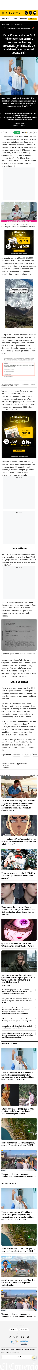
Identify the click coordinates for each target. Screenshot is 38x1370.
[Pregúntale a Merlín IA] (34, 1358)
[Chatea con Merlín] (26, 13)
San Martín (16, 755)
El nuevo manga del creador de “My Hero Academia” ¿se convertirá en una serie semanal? (18, 1049)
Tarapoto (26, 755)
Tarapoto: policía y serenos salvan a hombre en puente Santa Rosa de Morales (18, 1349)
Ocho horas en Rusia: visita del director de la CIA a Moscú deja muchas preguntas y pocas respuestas (17, 1194)
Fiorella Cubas (19, 123)
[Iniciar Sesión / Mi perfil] (34, 13)
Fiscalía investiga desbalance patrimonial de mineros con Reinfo (20, 115)
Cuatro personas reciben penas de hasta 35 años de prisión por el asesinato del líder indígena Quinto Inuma (17, 1285)
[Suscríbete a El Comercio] (30, 13)
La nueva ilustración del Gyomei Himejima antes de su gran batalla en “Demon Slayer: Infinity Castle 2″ (19, 1015)
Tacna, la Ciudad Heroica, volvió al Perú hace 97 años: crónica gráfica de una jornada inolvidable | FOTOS (16, 1175)
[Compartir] (35, 132)
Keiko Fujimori (23, 18)
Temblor (15, 18)
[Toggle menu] (3, 13)
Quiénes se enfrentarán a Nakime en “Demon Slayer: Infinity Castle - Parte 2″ (17, 1118)
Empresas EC (32, 18)
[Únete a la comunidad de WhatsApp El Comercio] (16, 132)
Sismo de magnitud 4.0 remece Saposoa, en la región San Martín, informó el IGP (18, 1318)
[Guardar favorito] (31, 132)
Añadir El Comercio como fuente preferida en (18, 28)
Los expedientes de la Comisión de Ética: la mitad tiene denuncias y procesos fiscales (20, 119)
